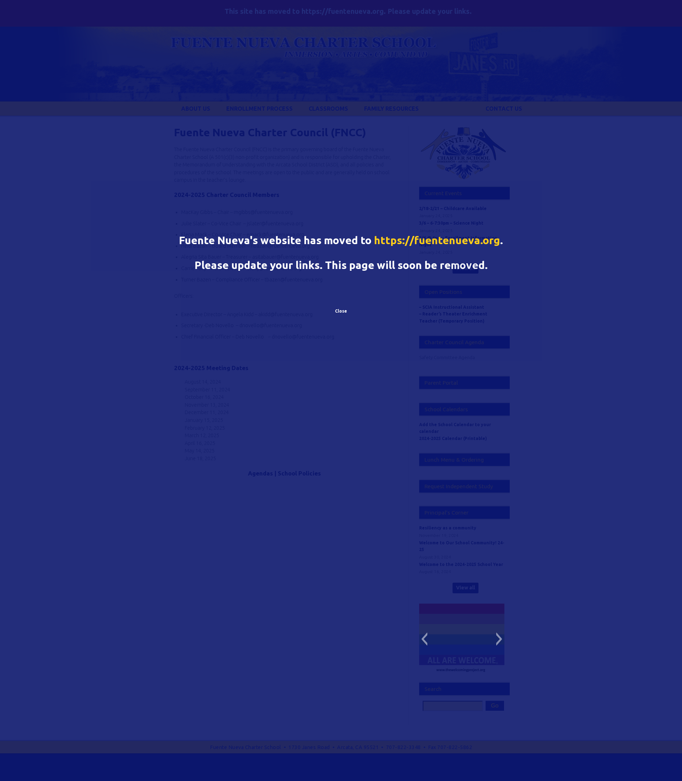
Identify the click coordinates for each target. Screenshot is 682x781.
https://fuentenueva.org (437, 240)
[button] (424, 639)
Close (341, 311)
